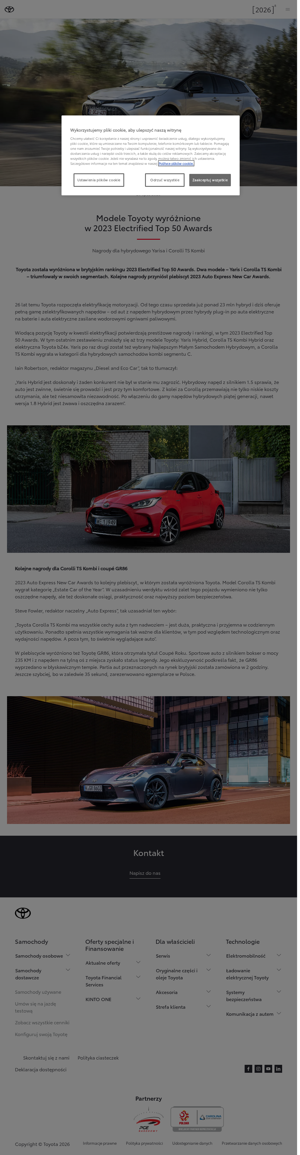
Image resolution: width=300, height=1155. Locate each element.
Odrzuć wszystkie (164, 179)
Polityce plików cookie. (176, 163)
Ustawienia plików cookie (98, 179)
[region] (151, 155)
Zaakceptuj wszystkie (210, 179)
